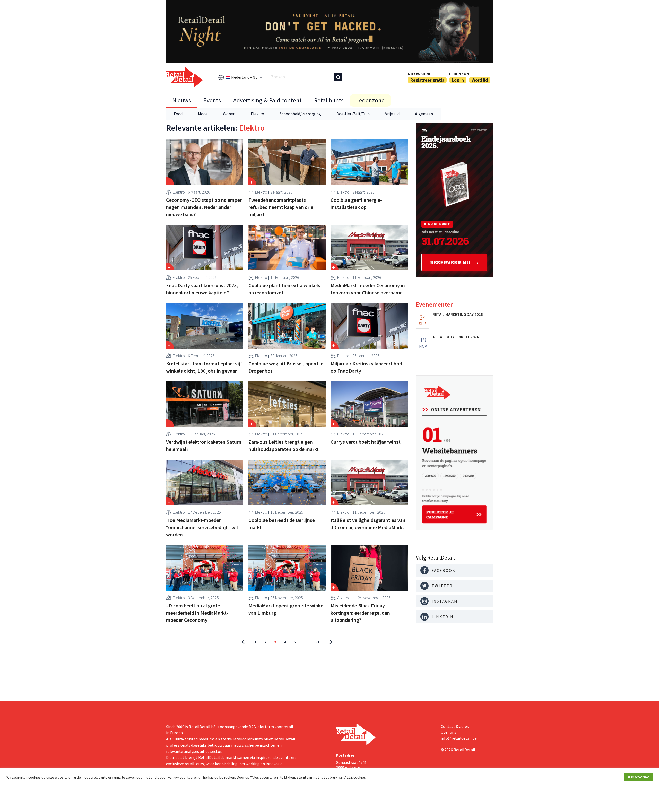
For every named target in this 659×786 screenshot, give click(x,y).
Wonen (229, 113)
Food (178, 113)
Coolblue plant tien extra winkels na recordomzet (284, 289)
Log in (458, 80)
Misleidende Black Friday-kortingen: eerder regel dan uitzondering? (360, 612)
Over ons (448, 732)
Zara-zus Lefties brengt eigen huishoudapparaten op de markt (283, 445)
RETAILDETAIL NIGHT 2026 (456, 336)
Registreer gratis (427, 80)
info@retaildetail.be (459, 738)
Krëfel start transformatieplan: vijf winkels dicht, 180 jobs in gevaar (204, 367)
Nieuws (181, 100)
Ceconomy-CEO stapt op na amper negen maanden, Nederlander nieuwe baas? (204, 207)
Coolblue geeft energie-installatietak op (356, 203)
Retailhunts (329, 100)
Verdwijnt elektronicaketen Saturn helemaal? (203, 445)
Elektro (257, 113)
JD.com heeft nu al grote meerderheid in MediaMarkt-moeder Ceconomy (197, 612)
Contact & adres (455, 726)
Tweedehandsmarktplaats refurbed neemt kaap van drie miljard (280, 207)
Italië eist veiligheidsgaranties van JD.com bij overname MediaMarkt (368, 523)
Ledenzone (460, 73)
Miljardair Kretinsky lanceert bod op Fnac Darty (366, 367)
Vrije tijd (392, 113)
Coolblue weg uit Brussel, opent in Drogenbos (286, 367)
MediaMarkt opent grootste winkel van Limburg (286, 609)
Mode (202, 113)
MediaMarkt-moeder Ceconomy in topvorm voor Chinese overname (368, 289)
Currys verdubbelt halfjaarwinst (366, 442)
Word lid (480, 80)
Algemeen (424, 113)
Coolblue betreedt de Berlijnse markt (281, 523)
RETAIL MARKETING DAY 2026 (457, 314)
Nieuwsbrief (420, 73)
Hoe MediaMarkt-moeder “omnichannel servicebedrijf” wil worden (202, 527)
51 (317, 641)
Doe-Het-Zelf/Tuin (353, 113)
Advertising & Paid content (267, 100)
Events (212, 100)
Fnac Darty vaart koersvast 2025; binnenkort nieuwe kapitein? (202, 289)
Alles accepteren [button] (638, 777)
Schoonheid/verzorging (300, 113)
